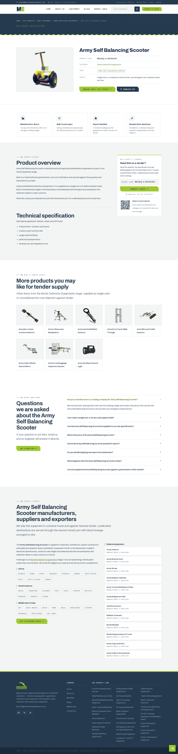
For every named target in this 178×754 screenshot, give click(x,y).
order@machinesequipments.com (32, 2)
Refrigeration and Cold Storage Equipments (125, 728)
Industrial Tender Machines (98, 728)
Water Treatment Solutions (147, 701)
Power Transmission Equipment (149, 738)
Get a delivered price (30, 621)
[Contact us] (24, 712)
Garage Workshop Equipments (99, 735)
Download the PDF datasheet (140, 194)
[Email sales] (18, 712)
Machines (70, 698)
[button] (172, 748)
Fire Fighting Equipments (126, 723)
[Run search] (137, 9)
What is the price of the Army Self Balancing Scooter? (91, 435)
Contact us (71, 711)
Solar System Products (101, 723)
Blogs (87, 9)
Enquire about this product (96, 89)
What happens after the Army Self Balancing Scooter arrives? (94, 461)
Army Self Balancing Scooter (111, 71)
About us (60, 9)
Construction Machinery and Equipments (150, 708)
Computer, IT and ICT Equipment (124, 739)
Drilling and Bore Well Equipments (124, 690)
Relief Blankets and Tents (102, 696)
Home (48, 9)
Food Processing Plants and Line (101, 690)
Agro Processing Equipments (123, 701)
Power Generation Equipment (148, 731)
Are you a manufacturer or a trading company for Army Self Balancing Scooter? (102, 400)
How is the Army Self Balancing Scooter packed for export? (93, 444)
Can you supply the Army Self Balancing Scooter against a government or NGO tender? (105, 470)
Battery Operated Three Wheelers (101, 712)
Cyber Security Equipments (146, 690)
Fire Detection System (125, 718)
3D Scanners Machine (124, 707)
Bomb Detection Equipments (66, 21)
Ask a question (27, 448)
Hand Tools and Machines (102, 707)
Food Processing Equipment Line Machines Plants (151, 716)
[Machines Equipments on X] (30, 712)
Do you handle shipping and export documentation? (90, 452)
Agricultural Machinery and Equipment (102, 701)
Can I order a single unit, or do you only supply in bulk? (90, 418)
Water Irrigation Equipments (122, 712)
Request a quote (151, 9)
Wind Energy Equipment (125, 734)
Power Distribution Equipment (148, 724)
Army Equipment (44, 21)
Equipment (74, 9)
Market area (100, 9)
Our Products (29, 21)
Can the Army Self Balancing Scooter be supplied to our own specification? (100, 426)
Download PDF (129, 89)
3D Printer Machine (123, 696)
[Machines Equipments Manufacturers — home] (21, 687)
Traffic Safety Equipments (151, 696)
